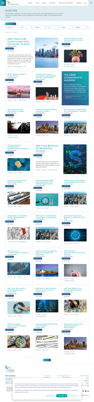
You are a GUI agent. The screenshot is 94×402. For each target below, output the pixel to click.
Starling (44, 3)
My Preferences (47, 377)
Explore (37, 3)
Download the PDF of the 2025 (73, 97)
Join (85, 3)
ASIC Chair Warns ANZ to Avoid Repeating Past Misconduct (16, 290)
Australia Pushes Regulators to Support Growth (46, 110)
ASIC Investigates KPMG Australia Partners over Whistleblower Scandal (44, 182)
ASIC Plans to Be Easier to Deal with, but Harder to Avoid (18, 41)
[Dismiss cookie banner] (78, 381)
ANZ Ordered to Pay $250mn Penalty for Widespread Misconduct (46, 252)
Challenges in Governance (70, 66)
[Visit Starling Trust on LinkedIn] (88, 391)
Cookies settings (50, 395)
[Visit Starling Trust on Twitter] (83, 391)
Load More (47, 360)
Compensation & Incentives (70, 353)
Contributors (86, 380)
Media (87, 383)
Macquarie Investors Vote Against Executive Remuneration (73, 325)
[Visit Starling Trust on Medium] (85, 391)
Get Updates (10, 376)
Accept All (61, 395)
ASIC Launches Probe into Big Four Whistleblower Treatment (75, 110)
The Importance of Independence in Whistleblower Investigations (18, 146)
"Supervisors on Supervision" (66, 3)
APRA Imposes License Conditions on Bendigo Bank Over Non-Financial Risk (46, 75)
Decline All (73, 395)
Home (87, 377)
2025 (66, 377)
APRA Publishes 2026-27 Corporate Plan (16, 75)
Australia (72, 64)
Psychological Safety (23, 241)
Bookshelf (78, 3)
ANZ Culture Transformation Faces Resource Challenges (46, 216)
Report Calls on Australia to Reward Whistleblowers (17, 216)
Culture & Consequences (52, 169)
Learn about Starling (84, 385)
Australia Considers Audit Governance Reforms (16, 181)
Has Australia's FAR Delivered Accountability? (47, 325)
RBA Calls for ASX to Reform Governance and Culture (46, 289)
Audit (76, 135)
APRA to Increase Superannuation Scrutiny (16, 325)
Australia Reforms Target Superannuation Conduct (73, 39)
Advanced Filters (11, 23)
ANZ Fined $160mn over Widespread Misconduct (73, 289)
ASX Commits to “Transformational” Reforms (17, 252)
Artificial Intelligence (18, 66)
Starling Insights (12, 46)
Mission (31, 3)
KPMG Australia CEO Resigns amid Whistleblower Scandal (74, 181)
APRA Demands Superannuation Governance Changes (74, 252)
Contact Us (86, 382)
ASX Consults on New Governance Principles (15, 110)
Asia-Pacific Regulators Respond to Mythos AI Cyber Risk (74, 217)
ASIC (25, 66)
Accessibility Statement (83, 395)
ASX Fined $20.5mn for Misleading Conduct (47, 148)
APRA (15, 100)
